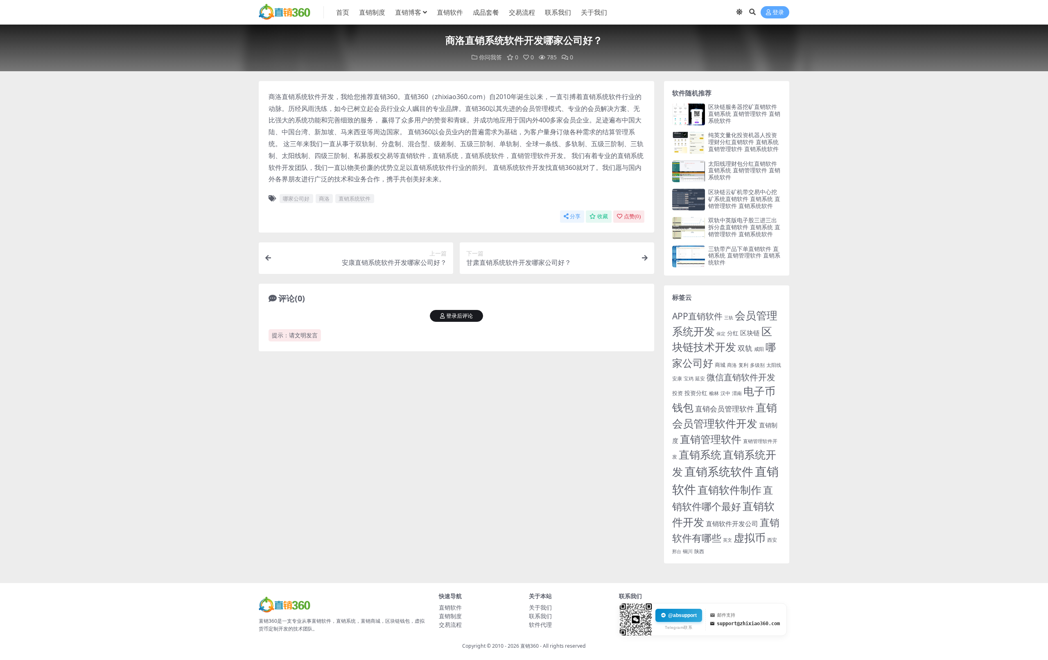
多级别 (757, 365)
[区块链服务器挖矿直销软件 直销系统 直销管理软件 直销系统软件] (688, 114)
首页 (342, 12)
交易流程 (522, 12)
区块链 (750, 332)
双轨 (745, 348)
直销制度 (372, 12)
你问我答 (490, 57)
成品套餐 (486, 12)
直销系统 (700, 455)
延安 (700, 378)
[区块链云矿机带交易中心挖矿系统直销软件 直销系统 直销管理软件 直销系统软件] (688, 199)
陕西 (699, 551)
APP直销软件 (697, 316)
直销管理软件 (710, 439)
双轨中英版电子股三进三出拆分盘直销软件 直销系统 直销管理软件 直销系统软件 (744, 227)
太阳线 (773, 365)
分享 (575, 216)
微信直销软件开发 (741, 377)
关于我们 (594, 12)
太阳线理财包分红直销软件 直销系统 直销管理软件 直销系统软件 (744, 170)
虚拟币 (750, 538)
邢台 (676, 551)
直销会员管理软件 (724, 409)
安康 (677, 378)
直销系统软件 (354, 198)
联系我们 (558, 12)
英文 (727, 540)
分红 (733, 333)
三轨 (728, 317)
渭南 (737, 393)
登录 (778, 12)
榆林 (714, 393)
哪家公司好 (296, 198)
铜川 (688, 551)
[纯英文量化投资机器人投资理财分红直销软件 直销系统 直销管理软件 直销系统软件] (688, 143)
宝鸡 (688, 378)
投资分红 (695, 393)
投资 (677, 393)
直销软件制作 (729, 490)
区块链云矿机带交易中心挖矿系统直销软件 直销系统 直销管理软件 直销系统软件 (744, 199)
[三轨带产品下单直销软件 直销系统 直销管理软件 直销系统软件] (688, 256)
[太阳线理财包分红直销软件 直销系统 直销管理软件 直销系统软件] (688, 171)
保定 (720, 334)
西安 (772, 539)
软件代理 (540, 624)
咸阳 (759, 349)
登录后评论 (459, 316)
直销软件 (450, 12)
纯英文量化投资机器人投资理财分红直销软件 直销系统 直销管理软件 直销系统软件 (743, 142)
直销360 (529, 645)
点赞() (632, 216)
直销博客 (408, 12)
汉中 (725, 393)
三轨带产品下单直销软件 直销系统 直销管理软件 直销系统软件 (744, 256)
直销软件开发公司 (732, 523)
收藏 (602, 216)
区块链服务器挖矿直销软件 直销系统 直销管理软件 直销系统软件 (744, 113)
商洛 (324, 198)
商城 (720, 364)
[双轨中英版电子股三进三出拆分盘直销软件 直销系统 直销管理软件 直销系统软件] (688, 228)
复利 (743, 365)
